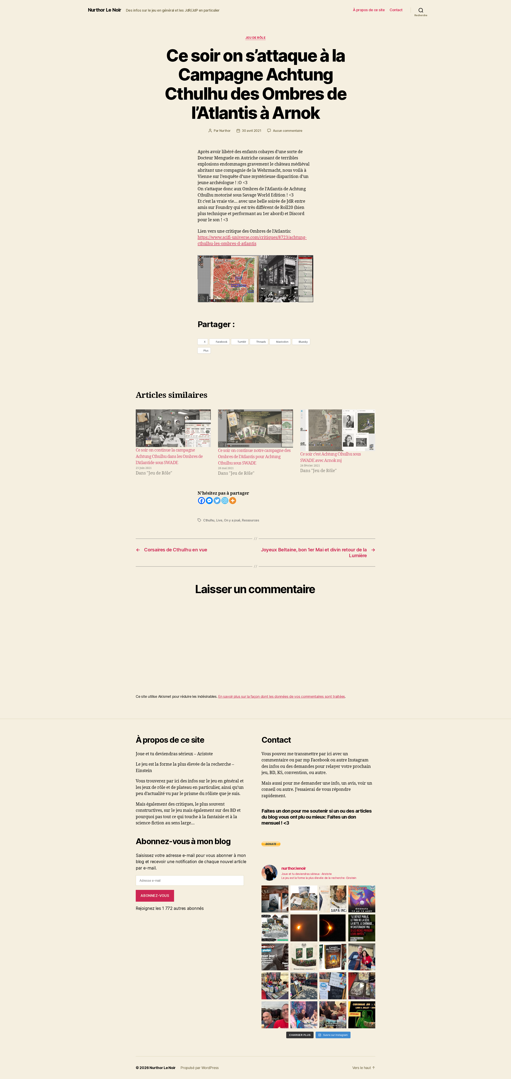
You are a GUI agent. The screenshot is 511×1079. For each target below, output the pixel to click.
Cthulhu (208, 520)
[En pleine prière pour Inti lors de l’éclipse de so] (303, 927)
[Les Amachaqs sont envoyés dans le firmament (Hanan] (332, 898)
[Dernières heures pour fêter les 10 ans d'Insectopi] (303, 956)
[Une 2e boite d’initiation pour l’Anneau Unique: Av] (303, 898)
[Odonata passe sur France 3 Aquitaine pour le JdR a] (332, 1014)
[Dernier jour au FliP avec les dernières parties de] (274, 985)
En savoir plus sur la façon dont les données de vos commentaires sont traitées (281, 696)
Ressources (250, 520)
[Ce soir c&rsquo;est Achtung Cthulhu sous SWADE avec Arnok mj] (337, 430)
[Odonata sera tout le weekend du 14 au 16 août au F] (361, 898)
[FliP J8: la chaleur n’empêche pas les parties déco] (274, 1014)
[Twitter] (217, 500)
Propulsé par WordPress (199, 1068)
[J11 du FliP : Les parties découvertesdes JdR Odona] (303, 985)
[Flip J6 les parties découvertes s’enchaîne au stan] (303, 1014)
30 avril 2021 (251, 131)
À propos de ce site (369, 10)
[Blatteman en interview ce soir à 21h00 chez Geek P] (361, 1014)
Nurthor (225, 131)
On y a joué (232, 520)
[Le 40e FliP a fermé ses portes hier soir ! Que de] (361, 956)
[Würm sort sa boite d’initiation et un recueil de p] (274, 898)
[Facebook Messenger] (209, 500)
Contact (396, 10)
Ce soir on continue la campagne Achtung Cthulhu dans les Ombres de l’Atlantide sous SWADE (169, 457)
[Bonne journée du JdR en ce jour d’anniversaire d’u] (332, 956)
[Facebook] (201, 500)
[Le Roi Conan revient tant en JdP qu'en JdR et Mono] (274, 927)
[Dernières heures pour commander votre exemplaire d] (274, 956)
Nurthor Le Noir (104, 10)
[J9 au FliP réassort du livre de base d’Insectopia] (361, 985)
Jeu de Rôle (255, 38)
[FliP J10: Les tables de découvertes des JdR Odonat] (332, 985)
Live (219, 520)
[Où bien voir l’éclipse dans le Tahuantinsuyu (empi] (332, 927)
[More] (232, 500)
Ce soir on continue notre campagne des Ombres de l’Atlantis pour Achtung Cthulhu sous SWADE (254, 457)
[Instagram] (224, 500)
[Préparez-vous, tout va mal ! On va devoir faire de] (361, 927)
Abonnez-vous (155, 896)
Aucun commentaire (287, 131)
